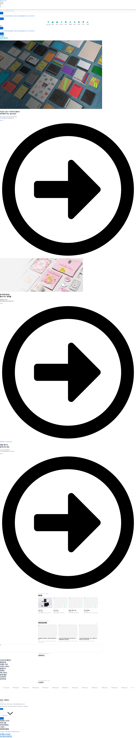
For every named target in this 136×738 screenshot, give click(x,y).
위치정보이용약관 (6, 736)
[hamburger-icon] (1, 13)
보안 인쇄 (18, 16)
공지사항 (1, 3)
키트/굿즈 (29, 16)
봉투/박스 (25, 16)
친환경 (32, 16)
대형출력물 (22, 16)
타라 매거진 (4, 38)
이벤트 (2, 36)
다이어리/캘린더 (5, 16)
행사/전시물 (14, 16)
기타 (34, 16)
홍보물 (11, 16)
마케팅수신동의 (5, 734)
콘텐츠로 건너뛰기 (3, 0)
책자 (9, 16)
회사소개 (1, 2)
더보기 (97, 623)
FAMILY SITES (4, 715)
